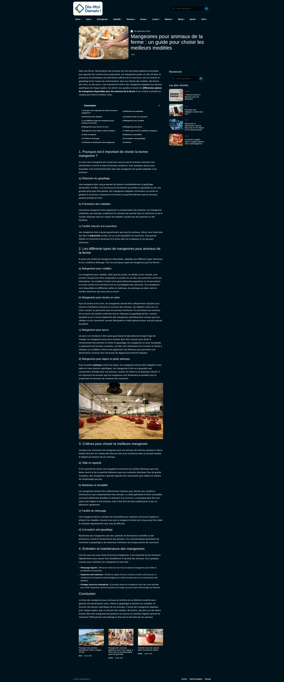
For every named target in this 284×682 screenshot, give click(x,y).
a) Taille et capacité (89, 134)
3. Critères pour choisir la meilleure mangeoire (140, 131)
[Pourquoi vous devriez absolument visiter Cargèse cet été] (91, 637)
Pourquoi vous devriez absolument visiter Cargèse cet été (90, 650)
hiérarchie (95, 235)
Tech (186, 106)
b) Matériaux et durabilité (132, 134)
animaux (97, 365)
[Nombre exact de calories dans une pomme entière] (150, 637)
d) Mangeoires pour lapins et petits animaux (98, 131)
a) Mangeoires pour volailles (133, 120)
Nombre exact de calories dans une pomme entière (148, 649)
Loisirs (110, 658)
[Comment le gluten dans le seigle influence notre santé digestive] (176, 140)
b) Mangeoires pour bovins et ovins (95, 127)
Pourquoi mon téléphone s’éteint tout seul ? (194, 112)
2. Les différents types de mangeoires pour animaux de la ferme (98, 122)
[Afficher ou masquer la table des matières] (128, 105)
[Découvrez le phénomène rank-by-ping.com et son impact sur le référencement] (176, 125)
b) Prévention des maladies (92, 117)
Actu (133, 54)
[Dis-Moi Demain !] (88, 8)
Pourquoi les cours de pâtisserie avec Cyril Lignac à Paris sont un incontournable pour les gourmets (120, 651)
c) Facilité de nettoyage (90, 138)
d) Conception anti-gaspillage (134, 138)
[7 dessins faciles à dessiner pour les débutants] (176, 95)
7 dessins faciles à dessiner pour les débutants (192, 97)
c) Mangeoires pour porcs (132, 127)
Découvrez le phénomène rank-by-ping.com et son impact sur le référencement (194, 127)
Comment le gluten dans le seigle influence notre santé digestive (194, 142)
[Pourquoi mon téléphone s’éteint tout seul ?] (176, 110)
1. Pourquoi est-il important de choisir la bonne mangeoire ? (99, 112)
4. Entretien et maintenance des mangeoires (98, 142)
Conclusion (127, 142)
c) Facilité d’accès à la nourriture (135, 117)
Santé (140, 654)
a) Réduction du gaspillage (133, 111)
